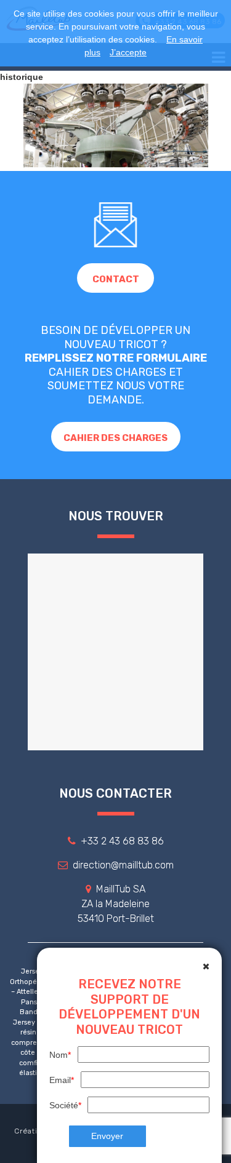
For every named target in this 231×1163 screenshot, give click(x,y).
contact (115, 279)
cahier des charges (115, 437)
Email (61, 1080)
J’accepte (128, 52)
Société (65, 1105)
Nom (60, 1055)
